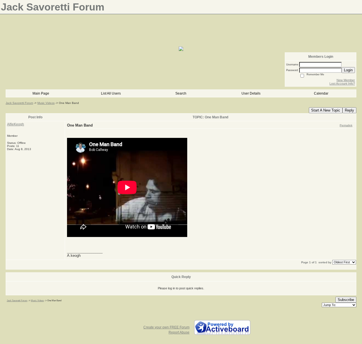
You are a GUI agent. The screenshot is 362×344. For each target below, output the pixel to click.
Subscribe (346, 300)
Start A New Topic (325, 110)
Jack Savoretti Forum (19, 102)
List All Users (111, 93)
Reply (349, 110)
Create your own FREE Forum (166, 327)
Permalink (346, 125)
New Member (346, 80)
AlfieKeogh (15, 124)
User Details (251, 93)
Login (348, 70)
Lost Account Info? (342, 83)
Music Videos (46, 102)
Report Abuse (179, 332)
